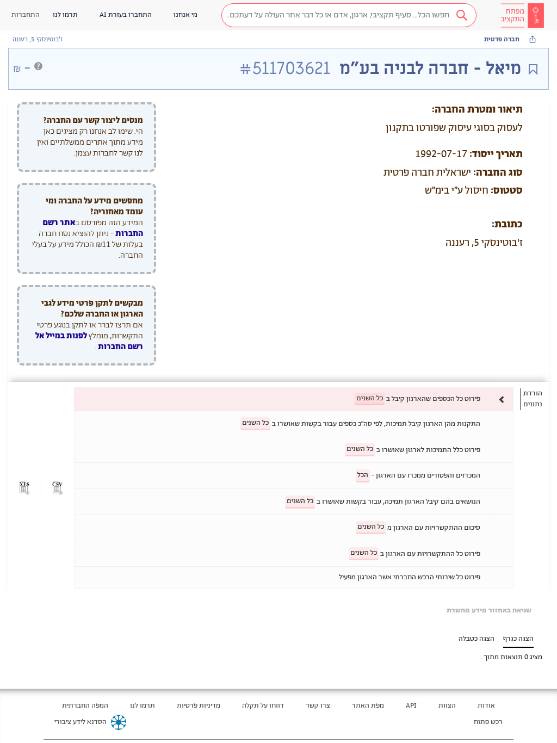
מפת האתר (368, 706)
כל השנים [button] (369, 398)
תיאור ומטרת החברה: (477, 110)
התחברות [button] (25, 15)
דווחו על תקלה (263, 706)
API (411, 706)
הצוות (447, 706)
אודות (486, 706)
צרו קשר (318, 706)
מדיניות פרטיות (198, 706)
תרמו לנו (142, 706)
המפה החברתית (85, 706)
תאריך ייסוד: (496, 154)
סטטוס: (507, 191)
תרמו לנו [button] (65, 15)
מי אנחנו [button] (185, 15)
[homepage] (522, 15)
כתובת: (507, 225)
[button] (348, 15)
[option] (294, 399)
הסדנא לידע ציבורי (80, 722)
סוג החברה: (498, 173)
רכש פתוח (488, 722)
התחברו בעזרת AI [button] (126, 15)
